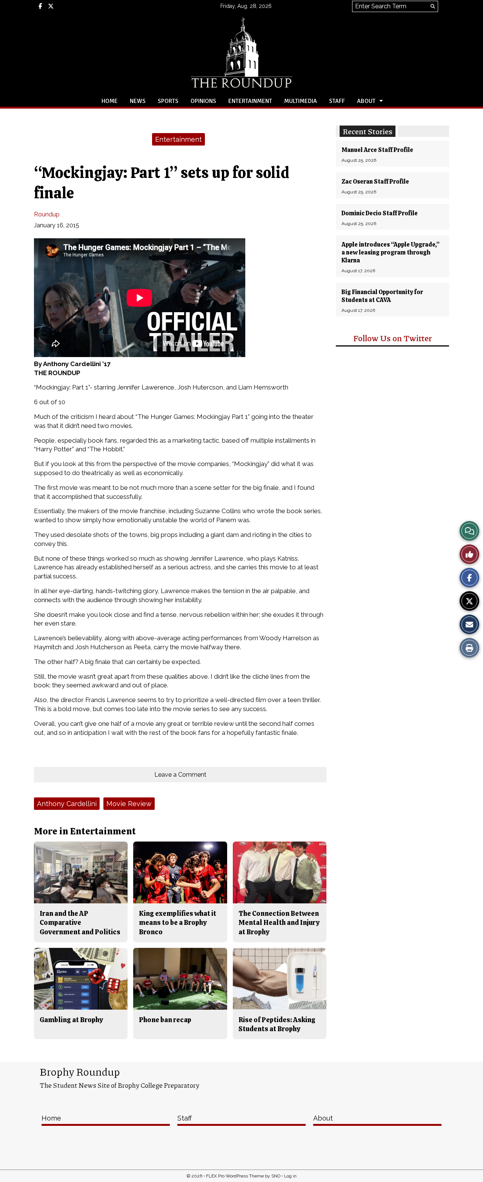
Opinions (203, 101)
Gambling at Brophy (71, 1019)
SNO (275, 1176)
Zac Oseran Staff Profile (375, 182)
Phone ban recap (165, 1019)
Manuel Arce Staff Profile (377, 150)
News (138, 101)
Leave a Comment (180, 774)
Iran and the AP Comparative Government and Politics (80, 922)
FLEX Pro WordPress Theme (235, 1176)
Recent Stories (367, 131)
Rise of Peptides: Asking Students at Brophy (276, 1024)
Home (110, 101)
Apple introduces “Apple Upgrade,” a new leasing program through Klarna (390, 252)
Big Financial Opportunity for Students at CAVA (382, 296)
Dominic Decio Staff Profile (379, 213)
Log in (290, 1176)
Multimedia (300, 101)
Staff (337, 101)
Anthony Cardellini (67, 804)
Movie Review (129, 804)
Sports (168, 101)
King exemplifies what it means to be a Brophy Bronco (177, 922)
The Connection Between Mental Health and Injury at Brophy (279, 922)
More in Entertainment (85, 831)
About (366, 101)
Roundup (47, 214)
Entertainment (250, 101)
